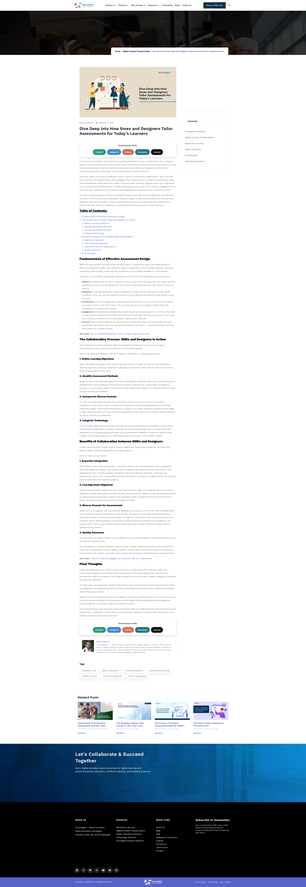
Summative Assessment (112, 676)
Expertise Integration (94, 240)
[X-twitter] (83, 870)
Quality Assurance (92, 250)
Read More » (82, 733)
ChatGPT (99, 152)
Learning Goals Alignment (96, 243)
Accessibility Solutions (195, 131)
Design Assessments (110, 671)
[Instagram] (97, 870)
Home (117, 51)
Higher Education (193, 149)
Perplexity (142, 152)
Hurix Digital (129, 600)
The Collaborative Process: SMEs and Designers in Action (108, 220)
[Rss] (116, 870)
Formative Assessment (134, 671)
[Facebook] (90, 870)
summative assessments (146, 405)
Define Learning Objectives (96, 223)
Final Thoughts (89, 253)
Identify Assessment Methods (98, 226)
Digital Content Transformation (136, 51)
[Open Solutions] (115, 5)
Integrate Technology (94, 233)
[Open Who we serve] (144, 5)
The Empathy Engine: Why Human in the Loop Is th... (130, 724)
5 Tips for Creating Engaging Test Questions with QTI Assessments (121, 558)
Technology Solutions (195, 161)
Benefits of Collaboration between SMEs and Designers (107, 237)
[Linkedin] (77, 870)
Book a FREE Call (214, 5)
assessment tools (94, 183)
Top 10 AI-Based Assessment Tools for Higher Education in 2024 (119, 334)
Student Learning (89, 676)
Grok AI (157, 152)
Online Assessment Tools (159, 671)
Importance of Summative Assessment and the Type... (92, 724)
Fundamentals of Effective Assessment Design (103, 216)
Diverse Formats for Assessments (99, 247)
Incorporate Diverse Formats (97, 230)
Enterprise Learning (194, 143)
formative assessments (94, 429)
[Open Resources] (158, 5)
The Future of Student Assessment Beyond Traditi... (170, 724)
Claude (128, 152)
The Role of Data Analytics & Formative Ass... (208, 724)
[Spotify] (110, 870)
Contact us (138, 612)
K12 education (191, 155)
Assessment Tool (89, 671)
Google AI (114, 152)
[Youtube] (103, 870)
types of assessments (137, 676)
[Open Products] (127, 5)
